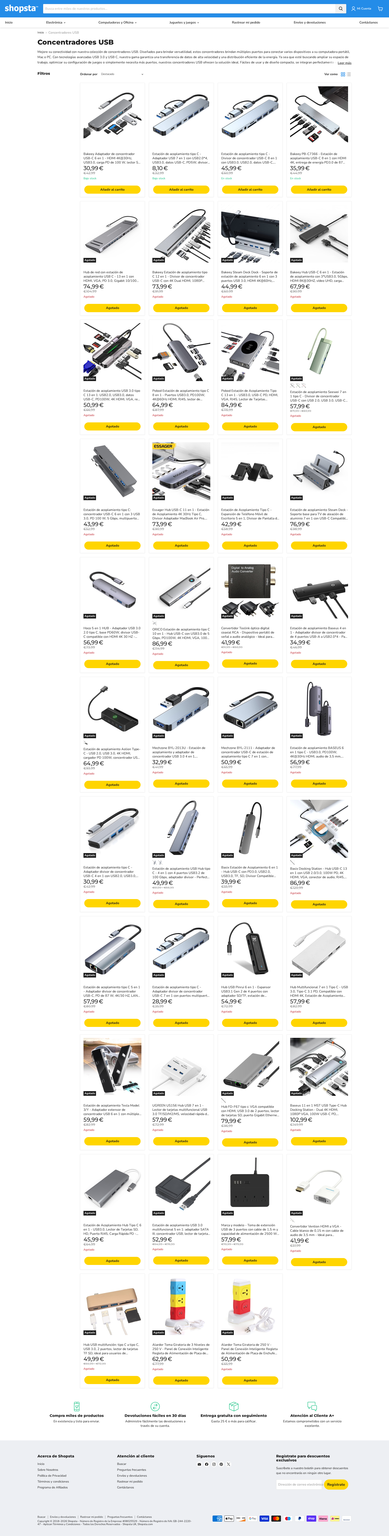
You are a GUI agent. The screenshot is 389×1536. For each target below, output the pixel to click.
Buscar (121, 1464)
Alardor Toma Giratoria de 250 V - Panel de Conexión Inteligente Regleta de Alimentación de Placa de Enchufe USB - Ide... (249, 1351)
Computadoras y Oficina (116, 22)
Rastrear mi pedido (246, 22)
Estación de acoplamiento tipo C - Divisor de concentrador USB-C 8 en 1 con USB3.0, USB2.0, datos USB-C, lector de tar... (249, 160)
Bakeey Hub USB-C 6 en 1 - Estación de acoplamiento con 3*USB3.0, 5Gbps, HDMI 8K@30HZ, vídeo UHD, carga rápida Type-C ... (319, 278)
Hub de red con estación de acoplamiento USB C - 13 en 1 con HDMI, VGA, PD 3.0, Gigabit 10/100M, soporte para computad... (111, 278)
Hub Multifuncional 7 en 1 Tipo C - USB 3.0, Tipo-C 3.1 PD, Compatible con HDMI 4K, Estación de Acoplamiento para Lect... (319, 993)
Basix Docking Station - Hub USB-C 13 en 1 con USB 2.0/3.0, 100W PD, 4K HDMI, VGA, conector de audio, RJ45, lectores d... (318, 875)
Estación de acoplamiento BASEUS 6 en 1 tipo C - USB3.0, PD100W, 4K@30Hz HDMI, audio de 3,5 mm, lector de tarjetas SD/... (317, 754)
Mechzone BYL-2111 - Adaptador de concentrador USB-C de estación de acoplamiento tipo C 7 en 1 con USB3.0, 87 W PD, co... (248, 754)
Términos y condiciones (53, 1481)
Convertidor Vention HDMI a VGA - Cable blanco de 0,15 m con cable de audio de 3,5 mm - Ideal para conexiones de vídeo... (317, 1232)
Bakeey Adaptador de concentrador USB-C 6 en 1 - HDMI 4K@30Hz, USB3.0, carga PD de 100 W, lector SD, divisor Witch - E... (112, 160)
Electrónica (54, 22)
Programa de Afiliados (52, 1487)
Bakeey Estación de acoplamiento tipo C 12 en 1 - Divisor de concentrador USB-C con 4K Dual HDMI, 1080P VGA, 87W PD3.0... (179, 278)
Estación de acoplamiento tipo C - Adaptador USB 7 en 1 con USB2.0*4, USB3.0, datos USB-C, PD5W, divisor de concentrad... (180, 160)
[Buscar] (340, 8)
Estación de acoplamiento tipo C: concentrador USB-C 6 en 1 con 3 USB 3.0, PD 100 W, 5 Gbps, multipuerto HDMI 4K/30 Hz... (111, 516)
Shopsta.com (145, 1524)
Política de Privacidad (51, 1476)
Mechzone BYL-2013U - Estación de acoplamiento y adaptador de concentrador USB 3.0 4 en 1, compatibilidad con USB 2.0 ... (178, 754)
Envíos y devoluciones (310, 22)
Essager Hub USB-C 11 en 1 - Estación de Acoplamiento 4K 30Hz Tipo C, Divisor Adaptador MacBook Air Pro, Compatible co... (180, 516)
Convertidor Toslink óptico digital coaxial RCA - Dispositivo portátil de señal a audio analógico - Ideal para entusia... (247, 634)
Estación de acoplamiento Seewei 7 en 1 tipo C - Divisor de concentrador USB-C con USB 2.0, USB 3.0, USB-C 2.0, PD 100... (318, 398)
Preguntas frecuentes (131, 1470)
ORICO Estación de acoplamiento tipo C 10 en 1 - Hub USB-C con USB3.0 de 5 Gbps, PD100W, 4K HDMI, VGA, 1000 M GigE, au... (181, 635)
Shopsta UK (129, 1524)
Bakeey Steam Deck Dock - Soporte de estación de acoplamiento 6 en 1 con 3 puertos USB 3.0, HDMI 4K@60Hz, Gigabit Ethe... (249, 278)
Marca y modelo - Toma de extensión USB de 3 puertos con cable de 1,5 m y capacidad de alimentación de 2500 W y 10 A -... (249, 1231)
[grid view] (343, 74)
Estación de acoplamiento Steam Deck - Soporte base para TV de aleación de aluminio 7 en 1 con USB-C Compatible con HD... (319, 516)
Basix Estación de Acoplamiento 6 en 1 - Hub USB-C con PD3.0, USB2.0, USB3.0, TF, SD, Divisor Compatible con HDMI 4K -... (249, 873)
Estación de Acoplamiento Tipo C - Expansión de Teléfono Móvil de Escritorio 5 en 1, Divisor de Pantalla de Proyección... (250, 516)
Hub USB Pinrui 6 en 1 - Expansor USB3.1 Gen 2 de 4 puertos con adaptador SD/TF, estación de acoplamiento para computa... (246, 993)
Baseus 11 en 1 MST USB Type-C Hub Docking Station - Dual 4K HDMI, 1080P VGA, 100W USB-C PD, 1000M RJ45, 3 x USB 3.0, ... (318, 1111)
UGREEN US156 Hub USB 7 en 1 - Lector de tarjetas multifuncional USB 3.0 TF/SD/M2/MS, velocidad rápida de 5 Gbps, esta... (180, 1111)
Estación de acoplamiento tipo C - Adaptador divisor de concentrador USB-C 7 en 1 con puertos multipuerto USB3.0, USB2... (180, 993)
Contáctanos (368, 22)
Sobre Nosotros (47, 1470)
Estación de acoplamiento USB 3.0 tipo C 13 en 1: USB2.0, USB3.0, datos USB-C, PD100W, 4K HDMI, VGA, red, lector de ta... (111, 397)
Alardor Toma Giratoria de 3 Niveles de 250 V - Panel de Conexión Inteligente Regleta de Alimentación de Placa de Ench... (181, 1351)
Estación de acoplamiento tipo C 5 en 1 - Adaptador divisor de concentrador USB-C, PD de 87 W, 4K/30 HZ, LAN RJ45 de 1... (111, 993)
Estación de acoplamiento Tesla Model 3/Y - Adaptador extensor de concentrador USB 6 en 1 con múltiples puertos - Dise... (112, 1111)
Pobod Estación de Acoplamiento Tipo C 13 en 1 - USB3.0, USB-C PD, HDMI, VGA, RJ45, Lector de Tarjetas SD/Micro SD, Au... (249, 397)
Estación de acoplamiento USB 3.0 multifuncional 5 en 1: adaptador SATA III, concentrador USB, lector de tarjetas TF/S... (180, 1231)
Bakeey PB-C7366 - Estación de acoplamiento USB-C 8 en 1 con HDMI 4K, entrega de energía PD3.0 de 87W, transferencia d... (318, 160)
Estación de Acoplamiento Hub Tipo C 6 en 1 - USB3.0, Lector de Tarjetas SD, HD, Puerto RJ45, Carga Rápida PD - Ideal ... (112, 1231)
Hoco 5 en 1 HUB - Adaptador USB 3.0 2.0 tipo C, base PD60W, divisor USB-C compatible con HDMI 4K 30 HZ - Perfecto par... (112, 634)
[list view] (349, 74)
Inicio (9, 22)
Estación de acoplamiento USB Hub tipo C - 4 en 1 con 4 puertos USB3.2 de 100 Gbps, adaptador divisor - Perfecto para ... (181, 875)
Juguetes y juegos (183, 22)
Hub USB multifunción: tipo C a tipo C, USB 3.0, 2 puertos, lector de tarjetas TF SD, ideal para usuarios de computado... (111, 1351)
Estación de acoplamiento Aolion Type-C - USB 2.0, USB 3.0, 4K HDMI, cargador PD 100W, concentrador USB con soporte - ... (111, 755)
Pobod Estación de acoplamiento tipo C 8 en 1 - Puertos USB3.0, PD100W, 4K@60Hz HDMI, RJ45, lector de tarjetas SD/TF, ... (180, 397)
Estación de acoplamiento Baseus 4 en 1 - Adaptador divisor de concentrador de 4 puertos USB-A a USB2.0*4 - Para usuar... (319, 634)
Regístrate (336, 1484)
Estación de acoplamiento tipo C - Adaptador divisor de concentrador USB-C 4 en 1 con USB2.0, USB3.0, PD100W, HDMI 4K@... (109, 873)
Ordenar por (88, 74)
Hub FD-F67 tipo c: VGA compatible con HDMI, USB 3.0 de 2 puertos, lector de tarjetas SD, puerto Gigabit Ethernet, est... (250, 1113)
